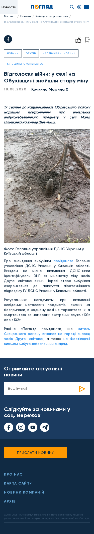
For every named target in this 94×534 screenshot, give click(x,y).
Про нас (13, 474)
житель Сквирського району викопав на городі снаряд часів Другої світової (47, 334)
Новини (25, 16)
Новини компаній (24, 492)
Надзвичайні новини (59, 53)
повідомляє (63, 261)
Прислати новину (35, 453)
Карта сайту (18, 483)
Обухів (31, 53)
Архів (10, 501)
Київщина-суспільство (52, 16)
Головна (10, 16)
